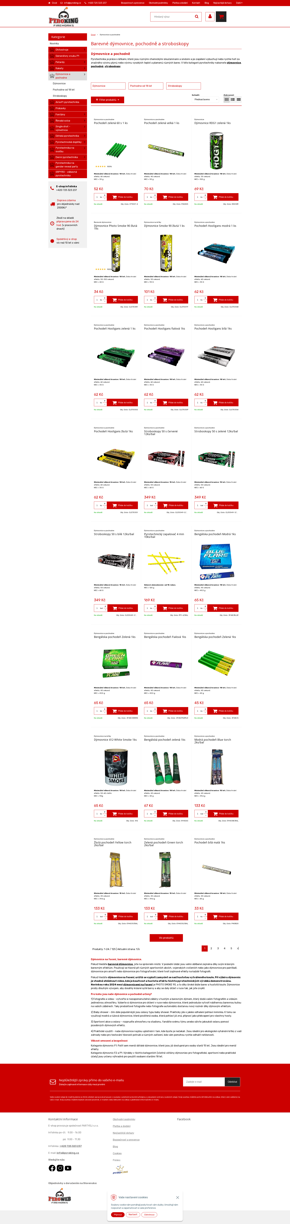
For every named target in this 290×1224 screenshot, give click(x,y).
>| (238, 948)
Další (238, 3)
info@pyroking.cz (72, 3)
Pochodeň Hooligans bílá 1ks (213, 328)
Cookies (117, 1153)
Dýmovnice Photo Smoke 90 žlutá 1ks (115, 227)
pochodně (97, 66)
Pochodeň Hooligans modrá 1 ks (215, 226)
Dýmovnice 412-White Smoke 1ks (115, 739)
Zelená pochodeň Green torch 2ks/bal (163, 844)
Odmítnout (149, 1214)
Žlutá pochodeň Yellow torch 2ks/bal (112, 844)
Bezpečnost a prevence (132, 3)
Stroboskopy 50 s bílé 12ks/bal (114, 534)
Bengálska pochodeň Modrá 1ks (215, 534)
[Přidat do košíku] (122, 197)
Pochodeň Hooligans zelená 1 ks (114, 328)
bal (151, 505)
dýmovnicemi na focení (138, 984)
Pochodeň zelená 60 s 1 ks (111, 123)
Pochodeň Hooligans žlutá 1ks (113, 431)
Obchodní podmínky (158, 3)
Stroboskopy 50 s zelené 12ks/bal (216, 431)
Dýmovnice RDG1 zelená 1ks (212, 123)
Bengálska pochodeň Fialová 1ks (165, 637)
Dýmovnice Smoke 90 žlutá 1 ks (164, 226)
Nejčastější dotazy (222, 3)
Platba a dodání (180, 3)
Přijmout (118, 1214)
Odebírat (232, 1081)
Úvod (54, 3)
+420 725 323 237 (97, 3)
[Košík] (222, 16)
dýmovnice (234, 62)
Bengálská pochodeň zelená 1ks (164, 739)
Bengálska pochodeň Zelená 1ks (114, 637)
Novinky (54, 43)
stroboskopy (113, 66)
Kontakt (196, 3)
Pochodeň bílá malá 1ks (209, 842)
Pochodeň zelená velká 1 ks (161, 123)
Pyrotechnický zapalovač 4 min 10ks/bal (164, 535)
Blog (207, 3)
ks (101, 197)
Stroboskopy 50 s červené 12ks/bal (161, 432)
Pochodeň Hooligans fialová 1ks (164, 328)
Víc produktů (166, 937)
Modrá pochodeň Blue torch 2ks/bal (212, 741)
